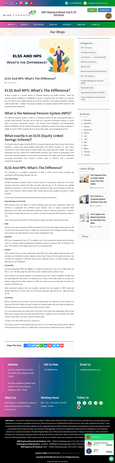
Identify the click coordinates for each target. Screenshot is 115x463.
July (85, 136)
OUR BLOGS (53, 25)
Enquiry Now (104, 10)
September (88, 130)
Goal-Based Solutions (88, 52)
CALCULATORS (38, 25)
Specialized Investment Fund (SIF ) (93, 92)
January (87, 155)
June (85, 139)
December (87, 120)
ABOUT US (11, 25)
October (87, 126)
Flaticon (65, 461)
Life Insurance (86, 57)
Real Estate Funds (87, 88)
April (85, 145)
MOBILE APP (81, 25)
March (86, 148)
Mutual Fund (85, 67)
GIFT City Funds (86, 48)
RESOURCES (67, 25)
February (87, 152)
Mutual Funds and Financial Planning (93, 71)
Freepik (55, 461)
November (87, 123)
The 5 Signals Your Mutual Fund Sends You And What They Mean (97, 218)
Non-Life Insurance (87, 76)
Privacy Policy (10, 409)
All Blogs (85, 236)
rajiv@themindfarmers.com (70, 453)
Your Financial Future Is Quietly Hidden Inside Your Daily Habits (98, 179)
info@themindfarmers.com (97, 3)
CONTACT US (95, 25)
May (85, 142)
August (86, 133)
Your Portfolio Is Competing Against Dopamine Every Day (98, 199)
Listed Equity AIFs (100, 57)
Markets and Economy (89, 62)
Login (92, 10)
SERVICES (24, 25)
